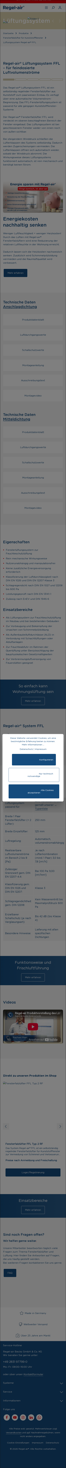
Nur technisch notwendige (34, 776)
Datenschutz (52, 1442)
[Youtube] (15, 1417)
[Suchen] (53, 8)
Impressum (37, 1442)
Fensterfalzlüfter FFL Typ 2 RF (24, 1143)
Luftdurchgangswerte (33, 334)
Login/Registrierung (33, 1172)
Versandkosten (13, 1432)
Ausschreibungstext (33, 380)
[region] (33, 20)
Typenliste (41, 808)
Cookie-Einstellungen (18, 1442)
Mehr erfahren (15, 273)
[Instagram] (23, 1417)
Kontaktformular (33, 1374)
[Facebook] (7, 1417)
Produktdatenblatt (33, 319)
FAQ (10, 1273)
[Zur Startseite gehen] (13, 7)
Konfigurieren (34, 760)
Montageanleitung (33, 365)
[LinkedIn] (31, 1417)
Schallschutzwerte (33, 350)
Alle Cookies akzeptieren (34, 792)
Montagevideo (33, 395)
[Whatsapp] (39, 1417)
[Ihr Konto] (60, 8)
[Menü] (46, 8)
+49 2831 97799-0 (15, 1361)
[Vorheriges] (53, 21)
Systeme (8, 1382)
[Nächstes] (59, 21)
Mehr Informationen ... (33, 744)
